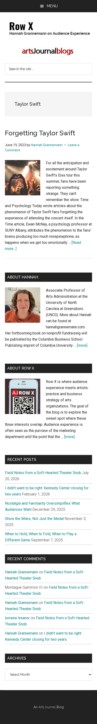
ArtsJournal (47, 707)
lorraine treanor (17, 618)
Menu (52, 6)
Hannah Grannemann (21, 572)
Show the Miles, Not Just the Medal (34, 518)
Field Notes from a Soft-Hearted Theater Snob (43, 473)
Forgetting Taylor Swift (40, 133)
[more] (82, 345)
